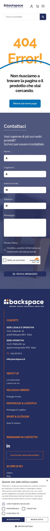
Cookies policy (37, 498)
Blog (9, 476)
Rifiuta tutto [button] (37, 519)
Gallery (10, 473)
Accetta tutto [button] (13, 519)
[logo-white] (25, 300)
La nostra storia (13, 380)
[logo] (14, 5)
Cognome (9, 167)
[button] (25, 526)
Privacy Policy (11, 243)
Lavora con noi (13, 383)
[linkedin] (8, 445)
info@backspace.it (16, 359)
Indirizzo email (11, 183)
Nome (7, 151)
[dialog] (25, 504)
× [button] (47, 481)
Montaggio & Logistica (16, 410)
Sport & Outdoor (14, 423)
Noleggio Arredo (14, 396)
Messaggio (10, 215)
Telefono (9, 199)
